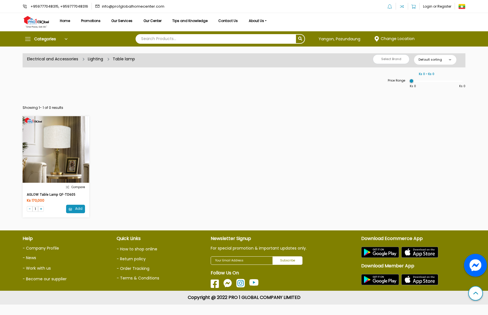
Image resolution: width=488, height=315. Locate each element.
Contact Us (228, 20)
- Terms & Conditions (138, 278)
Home (65, 20)
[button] (475, 293)
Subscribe (287, 260)
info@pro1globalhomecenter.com (133, 6)
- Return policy (131, 259)
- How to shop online (137, 249)
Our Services (121, 20)
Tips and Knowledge (190, 20)
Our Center (152, 20)
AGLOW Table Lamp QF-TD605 (51, 195)
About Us (256, 20)
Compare (78, 187)
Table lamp (124, 59)
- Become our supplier (45, 279)
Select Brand (391, 59)
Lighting (95, 59)
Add (78, 208)
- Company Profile (41, 248)
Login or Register (437, 6)
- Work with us (37, 268)
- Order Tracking (133, 268)
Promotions (91, 20)
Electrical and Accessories (52, 59)
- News (29, 258)
